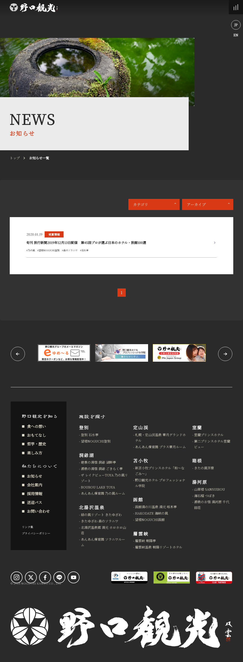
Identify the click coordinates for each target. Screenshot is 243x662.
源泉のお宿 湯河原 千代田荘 (211, 504)
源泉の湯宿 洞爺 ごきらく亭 (102, 468)
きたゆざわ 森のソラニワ (99, 521)
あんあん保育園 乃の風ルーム (103, 493)
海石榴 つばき (204, 495)
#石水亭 (84, 250)
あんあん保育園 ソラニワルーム (103, 542)
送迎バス (34, 502)
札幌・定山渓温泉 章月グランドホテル (160, 437)
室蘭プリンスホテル (209, 434)
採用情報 (34, 493)
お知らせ (34, 476)
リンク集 (27, 527)
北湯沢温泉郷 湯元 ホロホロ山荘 (103, 530)
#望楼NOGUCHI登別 (48, 250)
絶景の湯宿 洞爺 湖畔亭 (98, 462)
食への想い (36, 426)
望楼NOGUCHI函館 (150, 519)
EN (236, 34)
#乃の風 (30, 250)
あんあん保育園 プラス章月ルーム (160, 446)
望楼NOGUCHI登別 (96, 441)
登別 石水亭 (89, 434)
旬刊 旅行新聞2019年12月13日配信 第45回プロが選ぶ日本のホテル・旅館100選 (86, 242)
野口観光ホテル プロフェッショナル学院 (160, 483)
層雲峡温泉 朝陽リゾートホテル (158, 547)
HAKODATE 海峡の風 (151, 513)
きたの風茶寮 (204, 468)
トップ (15, 157)
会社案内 (34, 485)
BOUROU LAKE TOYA (98, 487)
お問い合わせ (38, 511)
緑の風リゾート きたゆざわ (101, 514)
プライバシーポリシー (36, 533)
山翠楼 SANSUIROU (209, 489)
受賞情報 (54, 234)
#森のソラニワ (70, 250)
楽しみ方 (34, 453)
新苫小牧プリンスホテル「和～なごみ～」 (159, 471)
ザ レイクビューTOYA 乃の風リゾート (104, 478)
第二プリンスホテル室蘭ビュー (212, 444)
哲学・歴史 (36, 444)
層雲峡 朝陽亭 (145, 540)
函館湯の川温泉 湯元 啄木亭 (156, 506)
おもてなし (36, 435)
